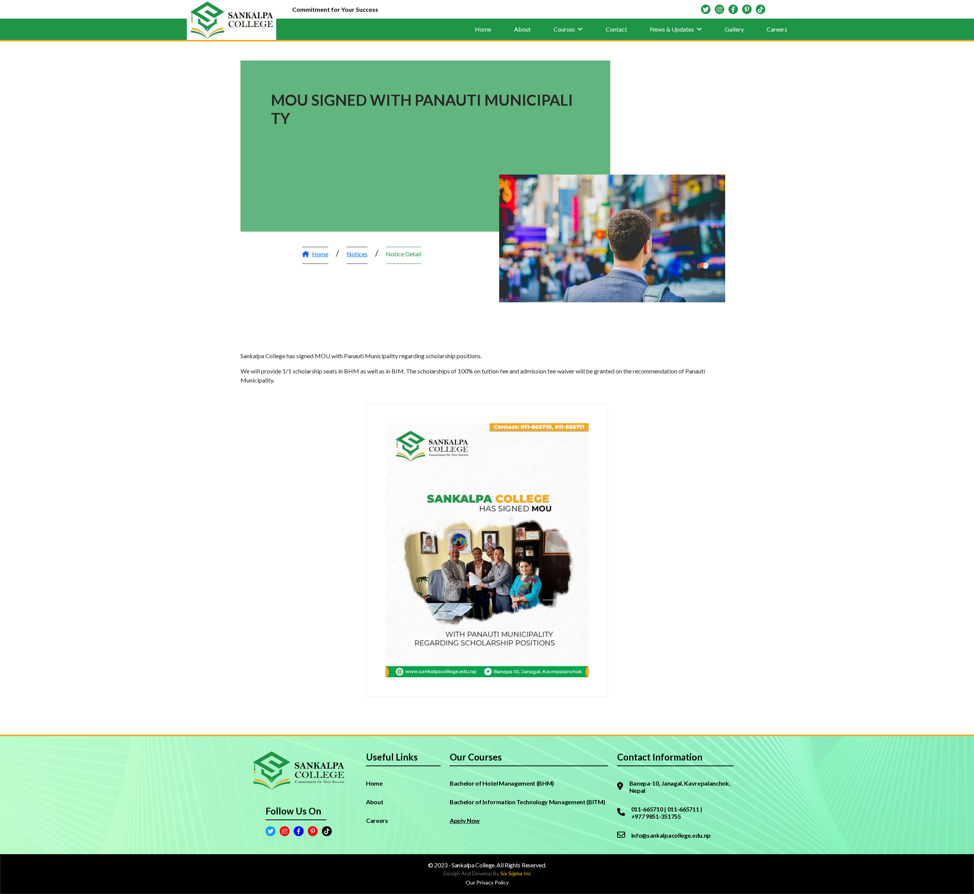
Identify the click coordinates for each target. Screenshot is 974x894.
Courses (565, 29)
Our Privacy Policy (487, 882)
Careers (777, 29)
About (522, 29)
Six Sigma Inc (515, 873)
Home (483, 29)
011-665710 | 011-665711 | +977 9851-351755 (666, 812)
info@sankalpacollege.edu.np (671, 835)
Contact (616, 29)
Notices (357, 253)
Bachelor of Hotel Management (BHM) (502, 783)
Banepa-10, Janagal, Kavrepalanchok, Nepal (679, 787)
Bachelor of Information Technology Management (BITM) (527, 801)
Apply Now (465, 820)
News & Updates (672, 29)
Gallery (734, 29)
